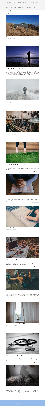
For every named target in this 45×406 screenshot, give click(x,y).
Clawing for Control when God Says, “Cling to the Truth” (17, 291)
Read (21, 403)
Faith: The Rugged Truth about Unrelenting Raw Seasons (18, 101)
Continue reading (36, 43)
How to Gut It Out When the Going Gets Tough (15, 355)
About (18, 403)
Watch (23, 403)
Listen (26, 403)
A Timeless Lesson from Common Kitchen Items (16, 132)
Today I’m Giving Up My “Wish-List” (13, 227)
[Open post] (22, 25)
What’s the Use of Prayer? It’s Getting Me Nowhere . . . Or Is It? (19, 68)
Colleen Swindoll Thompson (14, 38)
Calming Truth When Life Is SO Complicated (15, 196)
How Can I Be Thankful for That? (12, 259)
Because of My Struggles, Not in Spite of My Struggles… (17, 323)
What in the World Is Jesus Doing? (13, 36)
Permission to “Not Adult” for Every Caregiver (15, 164)
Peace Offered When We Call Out (13, 387)
